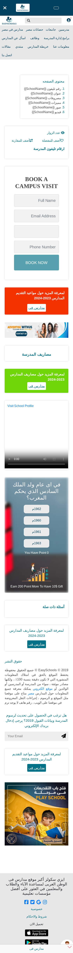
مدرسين (64, 29)
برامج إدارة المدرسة (56, 38)
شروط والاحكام (36, 916)
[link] (26, 902)
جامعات (51, 29)
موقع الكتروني (41, 688)
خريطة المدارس (38, 46)
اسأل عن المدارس (14, 38)
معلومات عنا (61, 46)
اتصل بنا (7, 55)
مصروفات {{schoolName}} (43, 98)
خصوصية (36, 909)
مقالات (6, 46)
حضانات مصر (34, 29)
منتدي (19, 46)
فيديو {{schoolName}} (46, 112)
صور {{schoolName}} (47, 107)
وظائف (34, 38)
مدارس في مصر (12, 29)
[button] (29, 20)
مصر (30, 693)
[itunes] (36, 932)
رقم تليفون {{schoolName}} (42, 88)
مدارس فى (36, 308)
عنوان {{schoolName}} (46, 93)
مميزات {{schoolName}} (44, 102)
